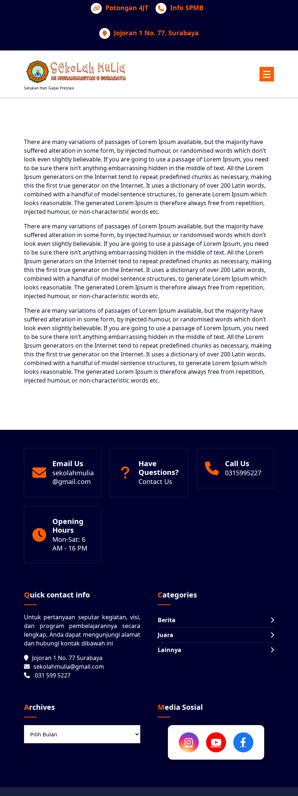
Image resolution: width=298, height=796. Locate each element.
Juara (165, 635)
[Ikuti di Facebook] (243, 742)
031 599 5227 (53, 675)
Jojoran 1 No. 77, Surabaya (156, 33)
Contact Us (155, 481)
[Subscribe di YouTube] (216, 742)
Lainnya (169, 650)
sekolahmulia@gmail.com (73, 477)
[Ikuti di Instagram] (189, 742)
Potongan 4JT (126, 8)
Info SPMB (187, 8)
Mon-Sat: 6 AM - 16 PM (69, 543)
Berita (167, 620)
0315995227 (243, 472)
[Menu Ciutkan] (266, 74)
